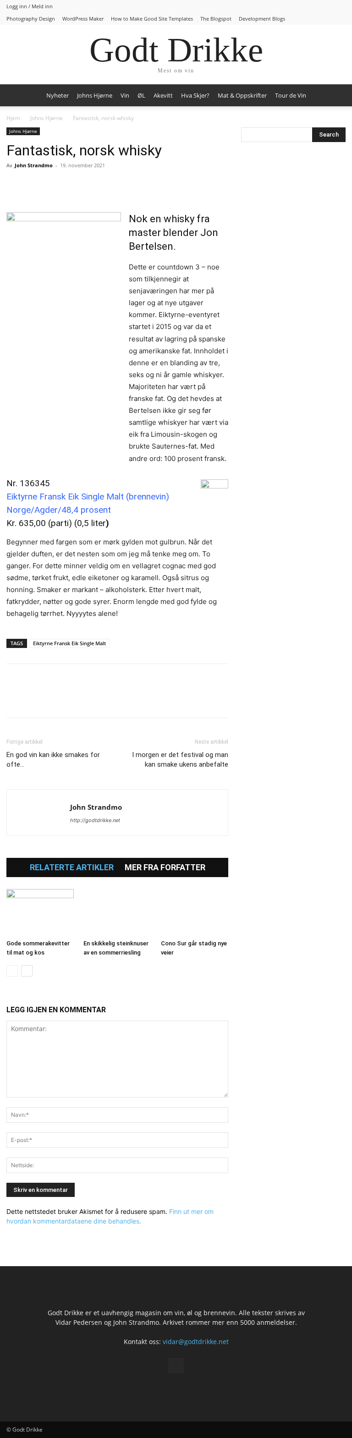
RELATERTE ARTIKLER (72, 867)
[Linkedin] (79, 186)
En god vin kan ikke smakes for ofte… (53, 759)
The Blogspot (215, 18)
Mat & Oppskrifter (242, 95)
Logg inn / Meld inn (29, 6)
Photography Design (30, 18)
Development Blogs (262, 18)
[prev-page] (12, 971)
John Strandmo (34, 165)
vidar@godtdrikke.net (196, 1341)
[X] (37, 186)
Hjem (13, 118)
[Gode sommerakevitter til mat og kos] (40, 912)
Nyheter (57, 95)
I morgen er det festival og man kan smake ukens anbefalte (180, 759)
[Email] (100, 186)
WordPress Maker (83, 18)
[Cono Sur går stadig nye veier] (194, 912)
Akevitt (163, 95)
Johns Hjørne (94, 95)
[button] (335, 95)
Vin (125, 95)
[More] (121, 186)
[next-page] (27, 971)
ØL (141, 95)
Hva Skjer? (195, 95)
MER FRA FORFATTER (165, 867)
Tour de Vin (290, 95)
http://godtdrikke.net (95, 820)
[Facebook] (15, 186)
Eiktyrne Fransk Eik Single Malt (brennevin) (87, 496)
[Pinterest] (58, 186)
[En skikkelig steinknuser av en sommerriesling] (117, 912)
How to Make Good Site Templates (152, 18)
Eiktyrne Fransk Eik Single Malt (69, 643)
